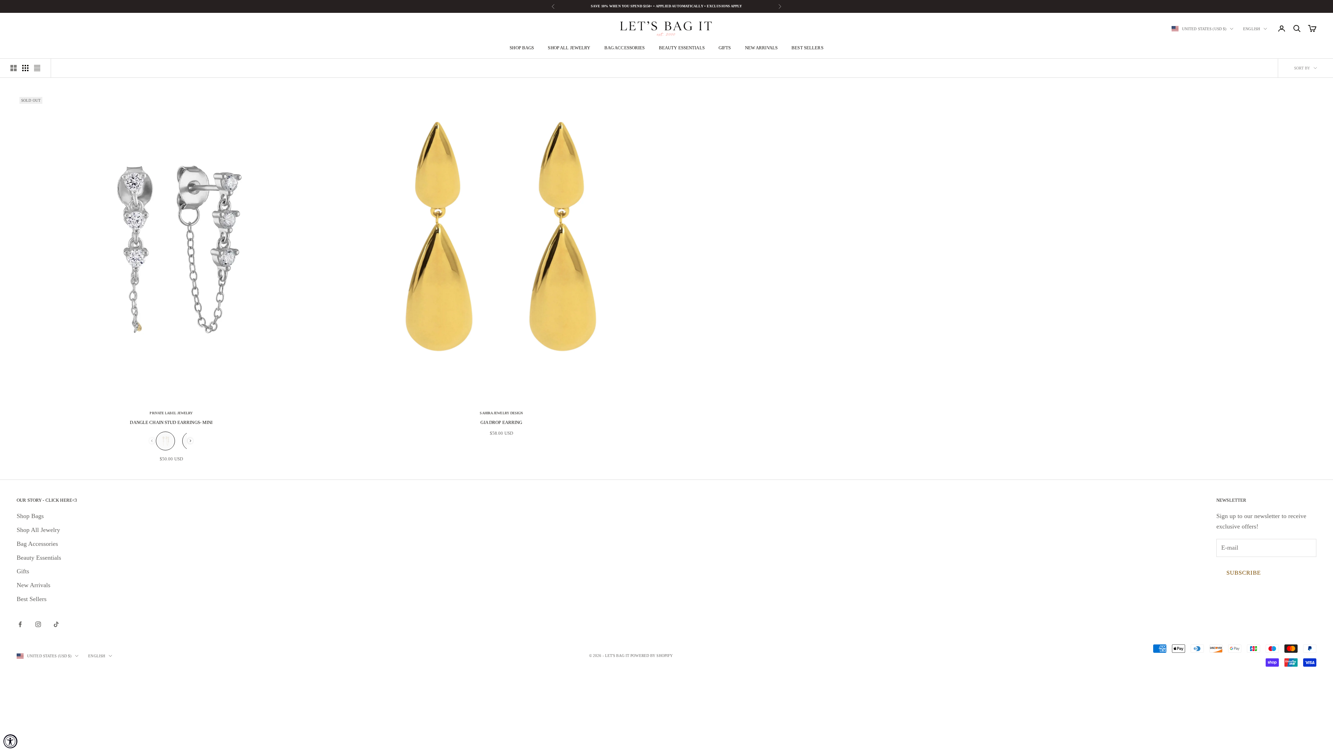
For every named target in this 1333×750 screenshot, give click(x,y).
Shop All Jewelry (569, 47)
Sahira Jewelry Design (501, 413)
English (1251, 29)
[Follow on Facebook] (20, 624)
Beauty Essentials (682, 47)
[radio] (165, 441)
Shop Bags (522, 47)
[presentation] (190, 440)
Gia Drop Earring (501, 422)
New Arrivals (761, 47)
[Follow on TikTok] (56, 624)
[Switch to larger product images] (13, 68)
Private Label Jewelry (171, 413)
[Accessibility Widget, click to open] (10, 741)
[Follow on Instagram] (38, 624)
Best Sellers (807, 47)
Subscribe (1243, 572)
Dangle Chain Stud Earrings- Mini (171, 422)
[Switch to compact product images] (37, 68)
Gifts (725, 47)
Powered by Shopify (651, 655)
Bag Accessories (624, 47)
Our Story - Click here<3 (47, 500)
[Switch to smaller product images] (25, 68)
